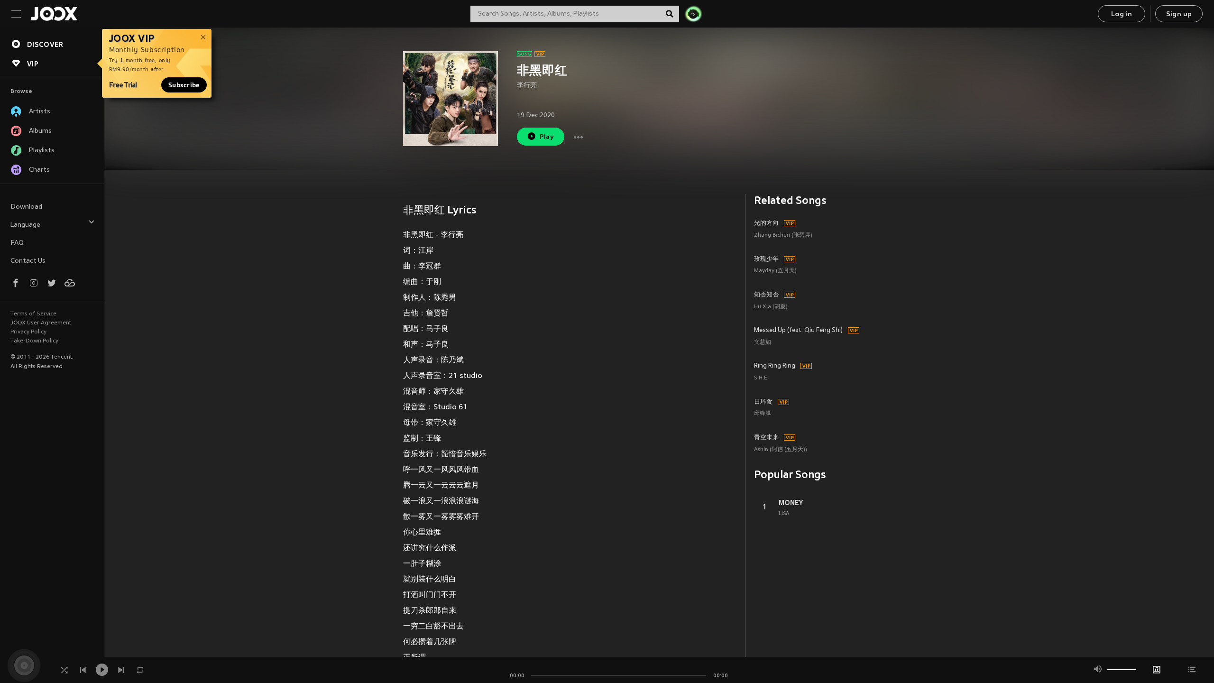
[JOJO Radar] (693, 13)
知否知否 (766, 295)
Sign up (1179, 14)
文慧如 (762, 343)
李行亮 (527, 85)
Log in (1121, 14)
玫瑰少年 (766, 259)
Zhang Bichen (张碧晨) (783, 235)
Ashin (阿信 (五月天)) (780, 450)
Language (25, 225)
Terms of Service (33, 314)
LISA (784, 514)
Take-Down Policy (34, 341)
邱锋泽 (762, 414)
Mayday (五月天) (775, 271)
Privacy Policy (28, 332)
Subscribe (184, 85)
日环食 (763, 402)
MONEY (791, 503)
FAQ (17, 243)
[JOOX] (54, 14)
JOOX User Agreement (40, 323)
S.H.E (760, 378)
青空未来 (766, 437)
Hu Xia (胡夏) (771, 307)
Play (547, 137)
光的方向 (766, 223)
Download (26, 207)
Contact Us (28, 261)
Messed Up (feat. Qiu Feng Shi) (798, 330)
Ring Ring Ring (774, 366)
